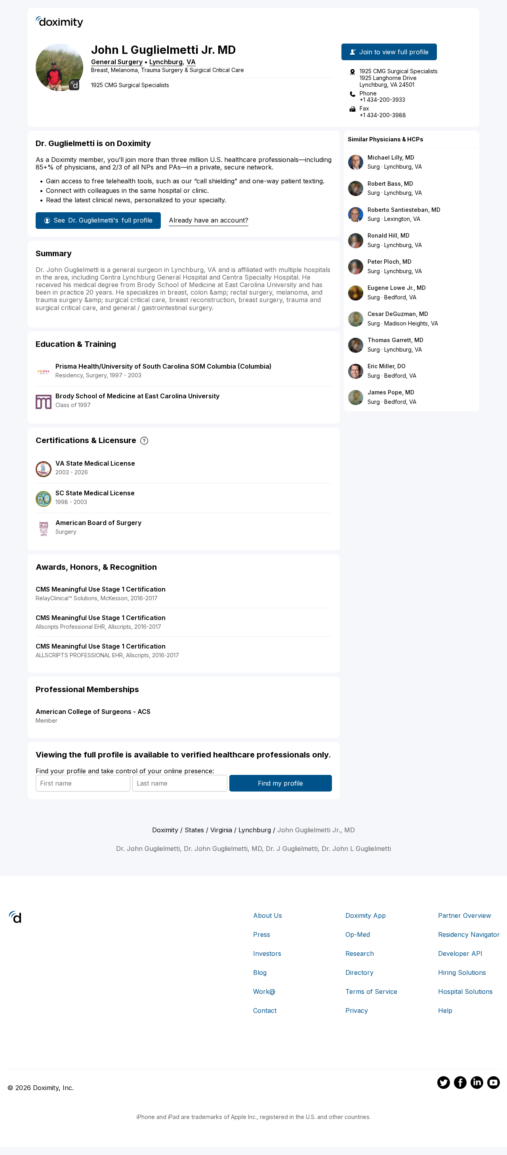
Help (445, 1010)
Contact (264, 1010)
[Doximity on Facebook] (460, 1083)
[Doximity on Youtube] (493, 1083)
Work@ (264, 991)
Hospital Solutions (465, 991)
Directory (359, 972)
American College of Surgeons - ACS (93, 711)
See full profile (102, 220)
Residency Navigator (469, 934)
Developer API (460, 953)
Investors (267, 953)
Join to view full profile (394, 52)
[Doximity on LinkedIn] (477, 1083)
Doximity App (365, 915)
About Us (267, 915)
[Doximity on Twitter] (443, 1083)
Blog (260, 972)
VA (191, 62)
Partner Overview (464, 915)
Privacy (356, 1010)
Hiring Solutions (462, 972)
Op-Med (357, 934)
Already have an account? (208, 220)
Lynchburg (166, 62)
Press (261, 934)
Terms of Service (371, 991)
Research (359, 953)
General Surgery (117, 62)
